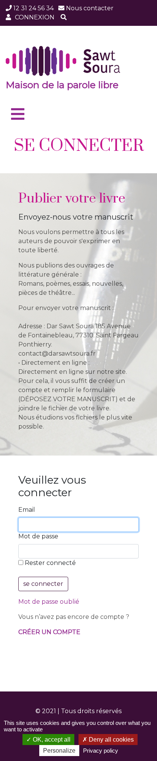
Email (26, 509)
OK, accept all (50, 739)
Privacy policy (100, 750)
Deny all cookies (110, 739)
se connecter (43, 583)
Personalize (59, 750)
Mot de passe (38, 536)
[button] (64, 17)
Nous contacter (90, 8)
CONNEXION (34, 17)
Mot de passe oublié (48, 601)
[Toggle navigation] (17, 114)
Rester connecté (49, 562)
